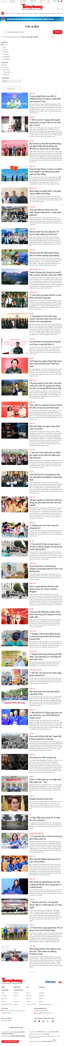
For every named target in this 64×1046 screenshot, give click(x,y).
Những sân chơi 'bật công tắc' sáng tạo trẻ (44, 526)
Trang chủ (2, 13)
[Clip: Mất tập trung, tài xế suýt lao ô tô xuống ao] (14, 822)
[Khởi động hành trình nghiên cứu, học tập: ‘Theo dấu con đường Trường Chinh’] (14, 953)
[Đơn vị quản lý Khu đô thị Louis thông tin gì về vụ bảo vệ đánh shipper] (14, 591)
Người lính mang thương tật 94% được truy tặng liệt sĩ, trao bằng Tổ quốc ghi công (45, 657)
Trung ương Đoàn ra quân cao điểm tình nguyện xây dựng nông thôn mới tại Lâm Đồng (45, 171)
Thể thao (53, 13)
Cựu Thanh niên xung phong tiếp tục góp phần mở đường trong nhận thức (45, 477)
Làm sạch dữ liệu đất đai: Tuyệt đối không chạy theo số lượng (45, 737)
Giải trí (31, 796)
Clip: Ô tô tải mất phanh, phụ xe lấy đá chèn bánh (45, 1034)
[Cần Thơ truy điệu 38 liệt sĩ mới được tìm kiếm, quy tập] (14, 300)
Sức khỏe (29, 13)
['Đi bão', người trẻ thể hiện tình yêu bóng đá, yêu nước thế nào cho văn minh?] (14, 504)
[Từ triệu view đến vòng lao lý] (14, 762)
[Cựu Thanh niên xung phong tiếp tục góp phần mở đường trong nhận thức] (14, 479)
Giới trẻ (41, 13)
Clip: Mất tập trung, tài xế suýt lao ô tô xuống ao (44, 818)
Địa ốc (24, 13)
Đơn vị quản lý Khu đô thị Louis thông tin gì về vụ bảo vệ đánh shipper (43, 589)
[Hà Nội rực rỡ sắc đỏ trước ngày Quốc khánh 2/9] (14, 677)
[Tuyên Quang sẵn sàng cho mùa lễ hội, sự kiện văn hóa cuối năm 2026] (14, 277)
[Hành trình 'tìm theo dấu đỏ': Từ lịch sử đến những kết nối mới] (14, 236)
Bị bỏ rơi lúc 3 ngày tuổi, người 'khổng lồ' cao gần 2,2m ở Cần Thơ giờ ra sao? (45, 122)
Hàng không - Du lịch (36, 269)
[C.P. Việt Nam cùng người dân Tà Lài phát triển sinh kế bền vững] (14, 932)
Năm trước (6, 74)
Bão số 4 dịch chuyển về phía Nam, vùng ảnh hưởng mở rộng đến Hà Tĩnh (45, 977)
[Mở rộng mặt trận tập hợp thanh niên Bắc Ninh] (14, 696)
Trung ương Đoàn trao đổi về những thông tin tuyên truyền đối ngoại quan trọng (45, 99)
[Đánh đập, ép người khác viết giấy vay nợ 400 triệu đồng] (14, 195)
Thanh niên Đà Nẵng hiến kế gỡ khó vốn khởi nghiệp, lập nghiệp (44, 254)
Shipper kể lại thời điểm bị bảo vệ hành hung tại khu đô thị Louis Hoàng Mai (44, 636)
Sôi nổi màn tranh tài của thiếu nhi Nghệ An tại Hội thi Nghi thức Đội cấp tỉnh (45, 455)
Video (5, 49)
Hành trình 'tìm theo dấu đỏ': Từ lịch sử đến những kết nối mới (44, 233)
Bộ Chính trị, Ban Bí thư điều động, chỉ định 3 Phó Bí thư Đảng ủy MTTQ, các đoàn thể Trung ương (45, 146)
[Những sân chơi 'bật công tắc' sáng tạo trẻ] (14, 530)
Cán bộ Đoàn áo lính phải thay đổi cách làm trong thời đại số (45, 342)
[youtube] (62, 1)
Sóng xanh (18, 13)
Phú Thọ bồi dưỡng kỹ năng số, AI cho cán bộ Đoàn (44, 860)
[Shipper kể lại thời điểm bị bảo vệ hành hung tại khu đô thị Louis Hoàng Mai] (14, 638)
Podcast (5, 52)
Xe (30, 815)
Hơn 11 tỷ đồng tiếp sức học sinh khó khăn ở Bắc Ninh (44, 1016)
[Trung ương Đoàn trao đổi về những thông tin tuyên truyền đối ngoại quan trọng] (14, 101)
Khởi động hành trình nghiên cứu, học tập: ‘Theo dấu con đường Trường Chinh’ (45, 951)
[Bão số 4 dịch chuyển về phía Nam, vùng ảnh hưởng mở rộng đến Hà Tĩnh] (14, 979)
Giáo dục (32, 207)
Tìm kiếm (32, 26)
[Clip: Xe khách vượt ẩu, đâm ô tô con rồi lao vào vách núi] (14, 1001)
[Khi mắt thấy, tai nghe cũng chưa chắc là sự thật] (14, 431)
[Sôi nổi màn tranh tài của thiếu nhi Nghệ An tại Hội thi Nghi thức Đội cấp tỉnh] (14, 457)
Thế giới (36, 13)
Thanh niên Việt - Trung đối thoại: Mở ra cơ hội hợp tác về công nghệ (45, 905)
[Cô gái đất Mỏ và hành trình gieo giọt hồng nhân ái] (14, 841)
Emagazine (6, 56)
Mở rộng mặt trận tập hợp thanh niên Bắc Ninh (44, 692)
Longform (6, 54)
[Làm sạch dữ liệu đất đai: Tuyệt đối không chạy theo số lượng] (14, 741)
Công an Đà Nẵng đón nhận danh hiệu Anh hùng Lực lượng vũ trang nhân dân (45, 614)
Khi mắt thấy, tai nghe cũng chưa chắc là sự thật (44, 427)
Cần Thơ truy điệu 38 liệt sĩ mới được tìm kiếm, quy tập (45, 296)
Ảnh (4, 47)
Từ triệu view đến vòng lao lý (42, 757)
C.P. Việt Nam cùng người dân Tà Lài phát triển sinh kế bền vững (45, 929)
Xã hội (7, 13)
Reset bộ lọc (11, 88)
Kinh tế (12, 13)
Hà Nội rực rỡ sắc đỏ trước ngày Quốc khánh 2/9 (45, 674)
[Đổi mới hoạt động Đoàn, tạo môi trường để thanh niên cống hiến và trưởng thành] (14, 886)
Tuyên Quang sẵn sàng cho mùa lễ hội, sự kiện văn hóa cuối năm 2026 (45, 273)
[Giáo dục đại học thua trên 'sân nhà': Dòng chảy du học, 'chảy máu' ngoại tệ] (14, 214)
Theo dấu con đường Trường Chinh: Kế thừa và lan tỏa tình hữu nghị (45, 406)
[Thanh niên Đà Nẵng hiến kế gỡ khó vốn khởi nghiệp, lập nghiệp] (14, 257)
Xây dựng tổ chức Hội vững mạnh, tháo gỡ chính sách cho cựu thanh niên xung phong (45, 319)
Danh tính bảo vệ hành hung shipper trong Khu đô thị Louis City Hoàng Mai (45, 569)
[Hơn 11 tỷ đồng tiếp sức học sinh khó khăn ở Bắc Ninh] (14, 1019)
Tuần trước (6, 69)
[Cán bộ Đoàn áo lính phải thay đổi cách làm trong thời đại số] (14, 346)
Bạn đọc (32, 117)
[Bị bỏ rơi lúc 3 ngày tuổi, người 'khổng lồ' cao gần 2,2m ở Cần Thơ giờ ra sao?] (14, 124)
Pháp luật (47, 13)
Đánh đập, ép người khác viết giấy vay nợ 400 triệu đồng (45, 192)
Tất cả (5, 44)
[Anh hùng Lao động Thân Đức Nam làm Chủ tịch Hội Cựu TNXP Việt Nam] (14, 366)
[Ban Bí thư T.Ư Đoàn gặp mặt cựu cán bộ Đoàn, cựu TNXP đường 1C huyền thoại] (14, 717)
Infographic (6, 59)
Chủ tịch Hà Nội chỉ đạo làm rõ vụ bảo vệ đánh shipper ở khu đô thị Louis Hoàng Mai (45, 547)
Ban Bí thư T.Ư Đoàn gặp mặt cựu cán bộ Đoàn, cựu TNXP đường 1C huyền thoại (45, 715)
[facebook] (59, 1)
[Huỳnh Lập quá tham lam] (14, 803)
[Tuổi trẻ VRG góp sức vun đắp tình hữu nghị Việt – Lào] (14, 784)
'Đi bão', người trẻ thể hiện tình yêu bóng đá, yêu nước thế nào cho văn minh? (45, 502)
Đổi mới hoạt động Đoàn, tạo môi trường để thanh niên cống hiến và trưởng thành (45, 884)
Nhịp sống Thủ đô (35, 670)
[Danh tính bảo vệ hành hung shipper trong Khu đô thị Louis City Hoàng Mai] (14, 570)
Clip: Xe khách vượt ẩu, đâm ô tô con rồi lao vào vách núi (45, 997)
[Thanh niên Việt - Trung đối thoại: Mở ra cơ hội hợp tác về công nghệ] (14, 907)
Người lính (60, 13)
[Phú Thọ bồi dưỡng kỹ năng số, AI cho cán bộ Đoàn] (14, 864)
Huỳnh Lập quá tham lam (41, 799)
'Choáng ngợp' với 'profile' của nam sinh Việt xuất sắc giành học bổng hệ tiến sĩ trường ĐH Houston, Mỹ (45, 385)
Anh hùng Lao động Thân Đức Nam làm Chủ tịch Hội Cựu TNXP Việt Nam (45, 363)
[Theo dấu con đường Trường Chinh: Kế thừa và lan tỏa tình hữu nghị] (14, 409)
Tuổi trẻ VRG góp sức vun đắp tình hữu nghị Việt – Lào (45, 780)
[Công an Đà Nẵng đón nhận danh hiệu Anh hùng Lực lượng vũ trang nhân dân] (14, 616)
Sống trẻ (32, 380)
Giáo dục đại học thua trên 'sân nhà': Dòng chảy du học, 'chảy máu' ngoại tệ (45, 212)
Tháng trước (7, 72)
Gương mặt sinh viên (36, 833)
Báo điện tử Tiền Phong (32, 7)
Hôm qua (5, 67)
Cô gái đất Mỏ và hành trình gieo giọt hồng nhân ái (45, 837)
